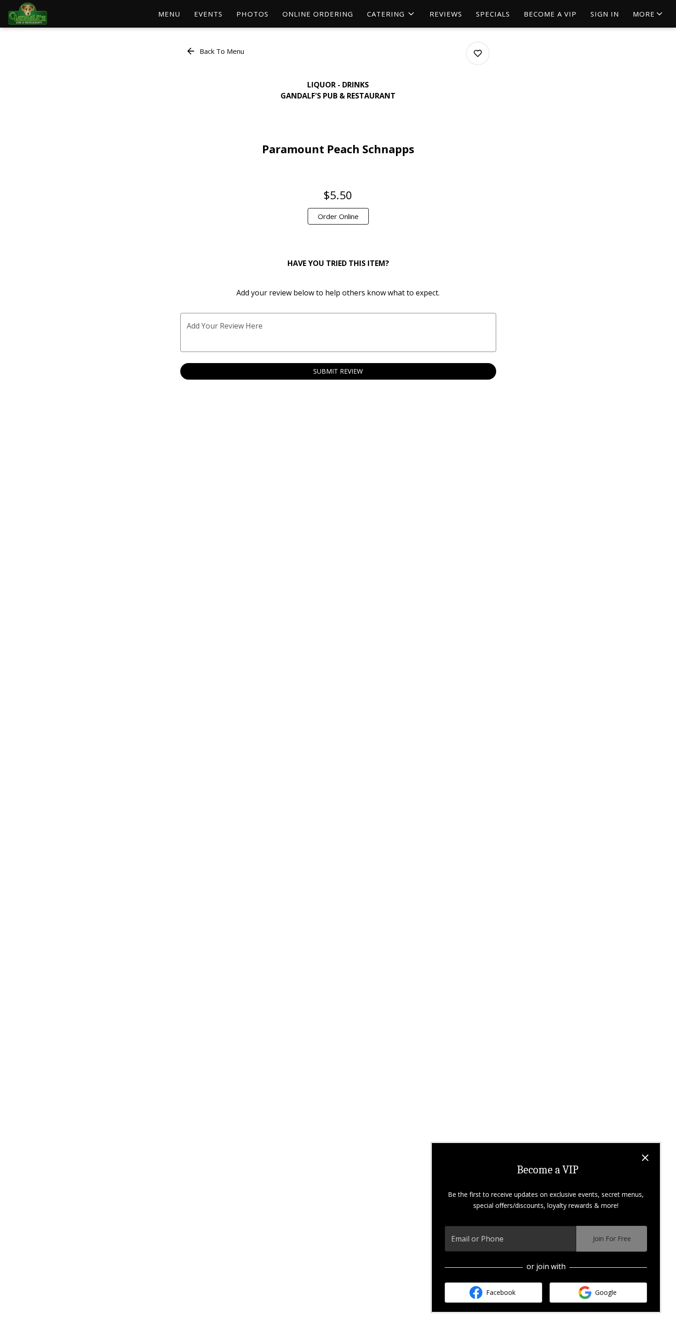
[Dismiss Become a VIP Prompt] (645, 1158)
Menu (169, 13)
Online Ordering (317, 13)
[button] (391, 14)
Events (208, 13)
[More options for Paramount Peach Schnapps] (478, 53)
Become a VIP (550, 13)
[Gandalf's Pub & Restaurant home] (48, 13)
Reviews (446, 13)
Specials (493, 13)
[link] (338, 216)
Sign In (604, 13)
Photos (252, 13)
